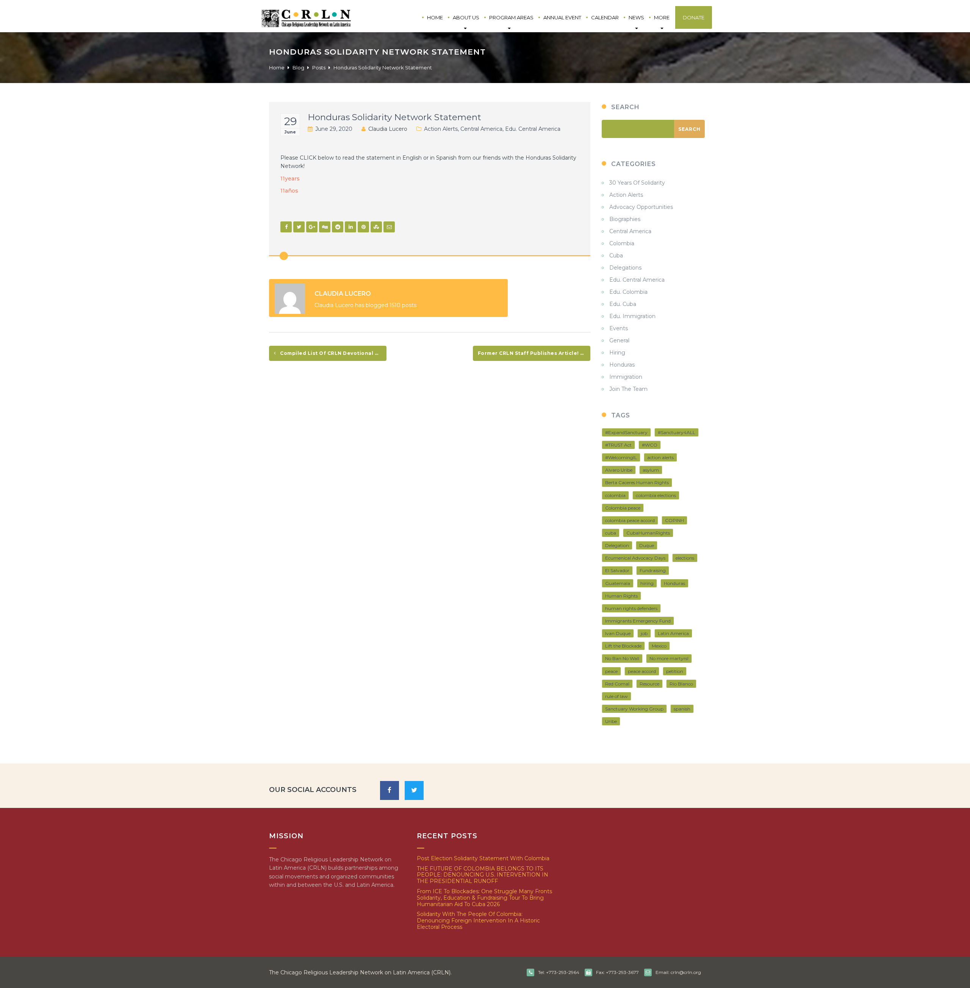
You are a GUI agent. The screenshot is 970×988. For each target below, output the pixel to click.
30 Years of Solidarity (637, 182)
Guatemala (617, 583)
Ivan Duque (617, 633)
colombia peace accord (630, 520)
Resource (649, 684)
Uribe (611, 721)
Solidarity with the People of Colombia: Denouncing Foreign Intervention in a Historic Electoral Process (478, 920)
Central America (481, 128)
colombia (615, 495)
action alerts (660, 457)
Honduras (622, 364)
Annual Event (562, 17)
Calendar (605, 17)
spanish (682, 709)
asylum (651, 470)
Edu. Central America (532, 128)
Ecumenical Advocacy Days (635, 558)
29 (290, 121)
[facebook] (389, 790)
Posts (318, 67)
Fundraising (653, 570)
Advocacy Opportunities (641, 207)
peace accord (642, 671)
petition (674, 671)
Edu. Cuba (622, 304)
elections (685, 558)
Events (618, 328)
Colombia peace (622, 508)
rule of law (616, 696)
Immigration (625, 376)
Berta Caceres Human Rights (637, 482)
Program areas (511, 17)
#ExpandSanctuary (626, 432)
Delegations (625, 267)
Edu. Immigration (632, 316)
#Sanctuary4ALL (676, 432)
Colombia (621, 243)
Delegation (617, 545)
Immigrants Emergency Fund (638, 621)
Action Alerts (441, 128)
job (644, 633)
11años (289, 190)
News (636, 17)
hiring (647, 583)
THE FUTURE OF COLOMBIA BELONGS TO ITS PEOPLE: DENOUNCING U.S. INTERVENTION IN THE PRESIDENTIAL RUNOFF (482, 875)
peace (611, 671)
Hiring (617, 352)
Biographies (624, 219)
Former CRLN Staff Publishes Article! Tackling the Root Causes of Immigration (534, 353)
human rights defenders (631, 608)
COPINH (674, 520)
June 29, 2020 (333, 128)
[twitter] (414, 790)
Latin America (673, 633)
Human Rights (621, 596)
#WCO (649, 445)
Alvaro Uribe (618, 470)
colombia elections (656, 495)
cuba (610, 533)
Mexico (659, 646)
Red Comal (617, 684)
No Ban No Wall (622, 658)
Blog (298, 67)
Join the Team (628, 389)
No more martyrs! (668, 658)
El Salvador (617, 570)
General (619, 340)
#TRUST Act (618, 445)
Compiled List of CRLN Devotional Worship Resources (332, 353)
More (662, 17)
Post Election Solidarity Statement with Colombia (483, 858)
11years (290, 178)
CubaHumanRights (648, 533)
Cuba (616, 255)
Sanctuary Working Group (634, 709)
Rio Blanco (681, 684)
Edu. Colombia (628, 292)
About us (466, 17)
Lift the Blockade (623, 646)
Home (435, 17)
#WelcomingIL (621, 457)
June (290, 132)
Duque (646, 545)
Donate (693, 17)
